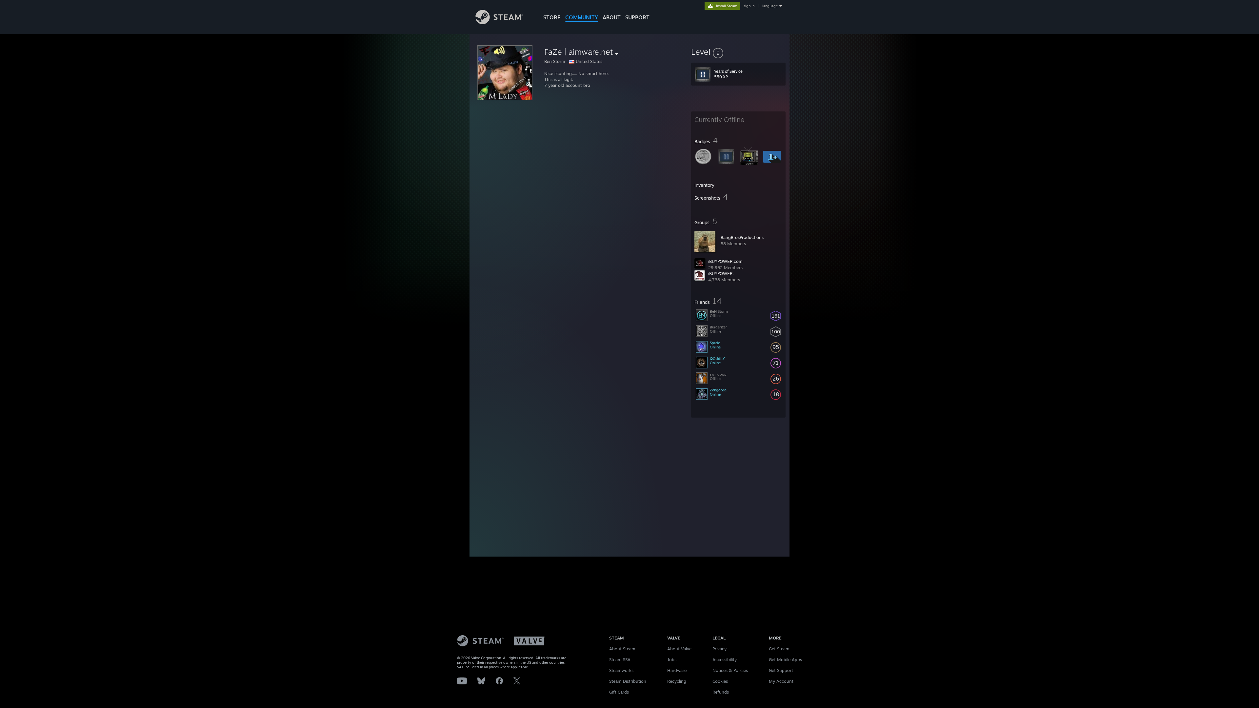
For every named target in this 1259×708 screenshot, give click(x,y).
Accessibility (724, 659)
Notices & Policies (730, 670)
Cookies (720, 681)
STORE (552, 17)
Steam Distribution (627, 681)
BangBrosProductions (742, 237)
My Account (781, 681)
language (770, 6)
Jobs (671, 659)
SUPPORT (637, 17)
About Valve (679, 648)
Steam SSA (619, 659)
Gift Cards (619, 692)
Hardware (677, 670)
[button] (738, 51)
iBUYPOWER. (721, 273)
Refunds (720, 692)
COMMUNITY (581, 17)
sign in (749, 6)
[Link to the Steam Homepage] (499, 22)
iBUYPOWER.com (725, 261)
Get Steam (779, 648)
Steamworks (621, 670)
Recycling (676, 681)
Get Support (781, 670)
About (612, 17)
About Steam (622, 648)
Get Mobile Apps (785, 659)
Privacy (719, 648)
